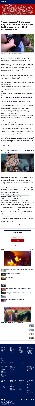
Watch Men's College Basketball (30, 390)
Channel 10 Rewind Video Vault (4, 367)
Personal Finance (21, 351)
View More (31, 249)
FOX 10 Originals (11, 363)
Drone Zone (3, 369)
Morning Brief (3, 353)
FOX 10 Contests (12, 381)
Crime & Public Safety (4, 349)
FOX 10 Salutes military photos (12, 386)
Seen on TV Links (3, 357)
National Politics (29, 352)
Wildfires (11, 350)
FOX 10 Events (12, 382)
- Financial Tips (21, 352)
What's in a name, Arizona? (12, 377)
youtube (26, 399)
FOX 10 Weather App (4, 388)
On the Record (12, 373)
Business (20, 347)
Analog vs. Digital (12, 365)
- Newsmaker (29, 351)
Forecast (11, 347)
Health (2, 350)
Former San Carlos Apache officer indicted (7, 328)
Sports (2, 358)
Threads (20, 387)
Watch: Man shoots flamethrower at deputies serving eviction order (13, 266)
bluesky (30, 399)
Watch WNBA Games (30, 393)
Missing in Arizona (3, 372)
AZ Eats (11, 366)
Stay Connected (13, 380)
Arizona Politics (29, 350)
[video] (17, 314)
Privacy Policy (18, 244)
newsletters (33, 399)
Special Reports (3, 375)
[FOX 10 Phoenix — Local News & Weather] (4, 2)
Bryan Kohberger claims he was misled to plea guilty (8, 332)
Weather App (12, 353)
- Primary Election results (30, 349)
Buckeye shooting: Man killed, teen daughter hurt (15, 299)
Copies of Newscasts (30, 367)
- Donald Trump (29, 353)
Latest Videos (4, 304)
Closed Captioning (30, 365)
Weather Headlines (12, 349)
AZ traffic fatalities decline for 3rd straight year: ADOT (9, 324)
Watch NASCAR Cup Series (30, 387)
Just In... (2, 249)
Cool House (3, 368)
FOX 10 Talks (12, 369)
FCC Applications (29, 368)
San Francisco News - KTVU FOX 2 (22, 366)
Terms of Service (18, 245)
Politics (28, 346)
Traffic (2, 359)
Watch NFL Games (30, 382)
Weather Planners (12, 351)
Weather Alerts (12, 352)
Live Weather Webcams (3, 384)
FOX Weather (12, 357)
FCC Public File (29, 369)
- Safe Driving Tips (3, 360)
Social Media (21, 380)
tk (28, 399)
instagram (25, 399)
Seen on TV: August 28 (9, 277)
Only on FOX (3, 362)
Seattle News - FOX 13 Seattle (21, 368)
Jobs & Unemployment (21, 350)
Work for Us (29, 373)
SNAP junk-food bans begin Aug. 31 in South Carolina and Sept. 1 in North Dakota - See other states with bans (19, 269)
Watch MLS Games (30, 394)
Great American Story (13, 371)
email (32, 399)
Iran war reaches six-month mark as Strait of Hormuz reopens (12, 322)
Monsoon (11, 348)
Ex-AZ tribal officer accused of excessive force (13, 273)
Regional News (22, 362)
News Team (29, 370)
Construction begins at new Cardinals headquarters (15, 295)
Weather (11, 346)
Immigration (3, 351)
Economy (20, 348)
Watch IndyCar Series (30, 388)
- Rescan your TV (29, 372)
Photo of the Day (12, 389)
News (2, 346)
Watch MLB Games (30, 385)
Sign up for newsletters (11, 384)
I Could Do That (12, 372)
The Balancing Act (12, 367)
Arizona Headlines (3, 347)
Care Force (2, 365)
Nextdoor (20, 389)
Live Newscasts (3, 382)
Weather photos (12, 390)
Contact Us (29, 366)
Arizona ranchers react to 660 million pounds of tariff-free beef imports (18, 288)
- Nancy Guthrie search (3, 374)
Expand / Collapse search (33, 2)
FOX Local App (3, 387)
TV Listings (29, 371)
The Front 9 (11, 370)
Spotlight (2, 376)
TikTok (20, 382)
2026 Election (29, 347)
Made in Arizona (3, 371)
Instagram (20, 383)
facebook (21, 399)
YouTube (20, 381)
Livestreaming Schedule (3, 386)
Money (20, 346)
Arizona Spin (3, 364)
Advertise (28, 364)
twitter (23, 399)
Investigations (3, 370)
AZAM (2, 348)
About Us (29, 362)
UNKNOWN (11, 376)
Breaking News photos (12, 388)
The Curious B (12, 368)
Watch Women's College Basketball (30, 392)
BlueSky (20, 388)
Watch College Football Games (29, 384)
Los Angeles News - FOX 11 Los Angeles (22, 364)
